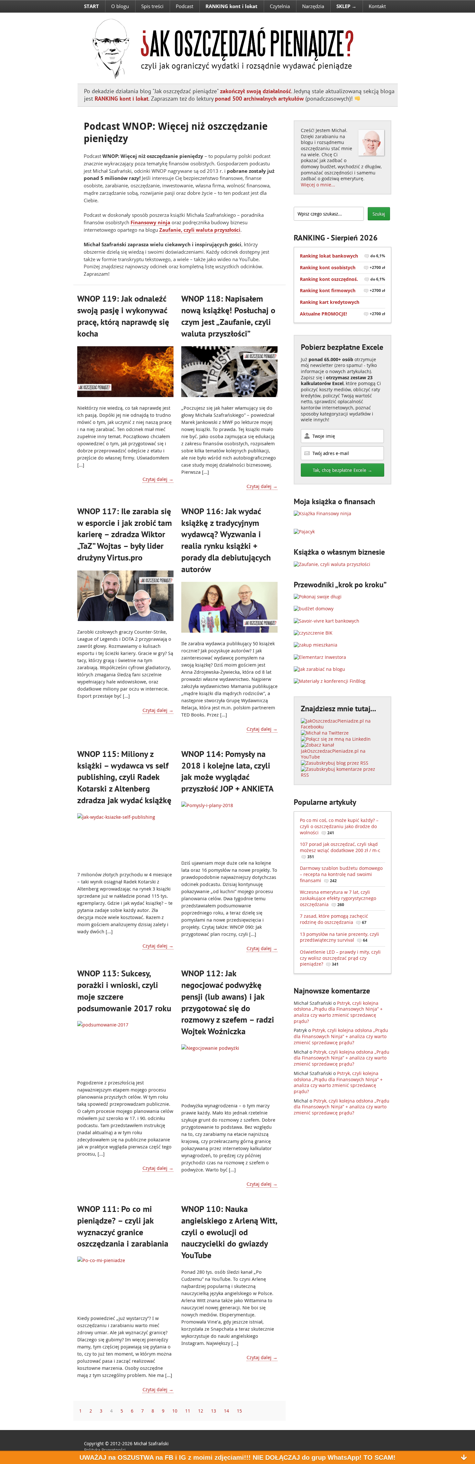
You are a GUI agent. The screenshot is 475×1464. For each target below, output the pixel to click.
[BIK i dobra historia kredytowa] (313, 633)
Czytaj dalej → (158, 479)
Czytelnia (280, 6)
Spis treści (152, 6)
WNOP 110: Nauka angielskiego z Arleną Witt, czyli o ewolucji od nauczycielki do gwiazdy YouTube (229, 1231)
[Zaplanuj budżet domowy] (313, 608)
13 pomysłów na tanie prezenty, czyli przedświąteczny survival (339, 937)
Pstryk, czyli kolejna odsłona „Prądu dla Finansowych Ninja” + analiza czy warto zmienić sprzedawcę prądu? (338, 1012)
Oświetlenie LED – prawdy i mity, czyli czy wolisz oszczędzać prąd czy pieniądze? (340, 958)
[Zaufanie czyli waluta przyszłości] (332, 564)
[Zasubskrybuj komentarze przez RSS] (342, 775)
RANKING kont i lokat (121, 98)
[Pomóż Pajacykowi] (304, 531)
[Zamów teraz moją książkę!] (322, 513)
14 (226, 1411)
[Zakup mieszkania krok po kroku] (315, 645)
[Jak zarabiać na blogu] (319, 669)
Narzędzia (313, 6)
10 (174, 1411)
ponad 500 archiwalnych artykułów (259, 98)
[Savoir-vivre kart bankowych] (326, 621)
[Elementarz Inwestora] (320, 657)
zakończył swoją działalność (255, 91)
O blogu (120, 6)
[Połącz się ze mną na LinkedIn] (336, 739)
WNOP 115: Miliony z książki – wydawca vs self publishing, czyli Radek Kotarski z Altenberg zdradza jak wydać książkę (124, 777)
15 (239, 1411)
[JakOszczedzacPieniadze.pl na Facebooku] (342, 727)
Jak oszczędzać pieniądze (219, 48)
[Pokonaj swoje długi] (318, 596)
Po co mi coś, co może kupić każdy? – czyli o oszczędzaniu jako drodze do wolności (339, 826)
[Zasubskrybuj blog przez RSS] (334, 763)
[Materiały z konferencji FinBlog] (329, 681)
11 (187, 1411)
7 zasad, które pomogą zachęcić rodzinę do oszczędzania (334, 919)
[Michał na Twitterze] (325, 733)
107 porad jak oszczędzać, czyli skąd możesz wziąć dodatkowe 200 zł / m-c (340, 850)
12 (200, 1411)
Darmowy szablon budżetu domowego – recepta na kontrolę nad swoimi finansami (341, 874)
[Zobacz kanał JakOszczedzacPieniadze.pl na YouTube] (342, 757)
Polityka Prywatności (105, 1450)
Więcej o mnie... (318, 185)
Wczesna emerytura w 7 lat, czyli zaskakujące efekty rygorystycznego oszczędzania (338, 898)
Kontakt (377, 6)
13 (213, 1411)
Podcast (184, 6)
